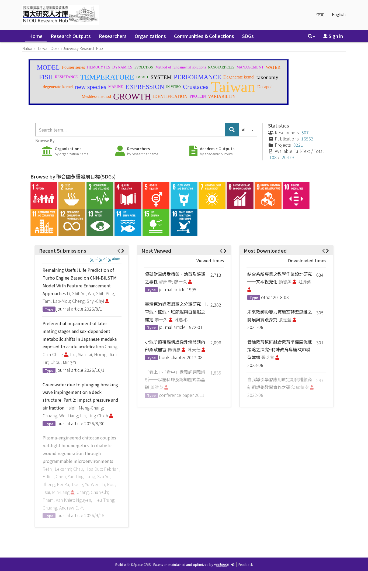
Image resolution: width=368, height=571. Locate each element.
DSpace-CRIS (141, 564)
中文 (320, 14)
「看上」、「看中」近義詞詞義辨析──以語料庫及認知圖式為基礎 (175, 380)
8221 (298, 145)
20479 (288, 157)
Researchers (113, 36)
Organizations (150, 36)
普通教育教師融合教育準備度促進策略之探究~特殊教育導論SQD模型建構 (279, 349)
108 (273, 157)
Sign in (335, 36)
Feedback (245, 564)
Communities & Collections (204, 36)
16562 (307, 138)
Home (36, 36)
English (339, 14)
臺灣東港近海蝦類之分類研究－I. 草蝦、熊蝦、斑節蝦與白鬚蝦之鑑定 (176, 312)
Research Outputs (71, 36)
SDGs (248, 36)
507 (305, 132)
